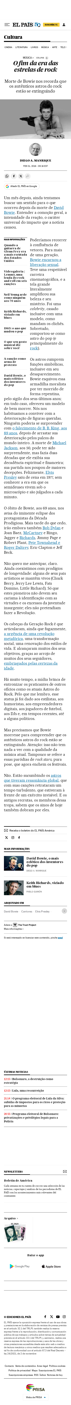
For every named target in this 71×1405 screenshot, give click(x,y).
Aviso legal (42, 1366)
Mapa (34, 1370)
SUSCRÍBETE (51, 24)
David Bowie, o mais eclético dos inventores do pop (15, 380)
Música (45, 47)
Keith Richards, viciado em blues (15, 314)
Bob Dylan (52, 528)
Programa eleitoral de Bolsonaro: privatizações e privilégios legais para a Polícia (31, 1117)
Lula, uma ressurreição (28, 1090)
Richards (27, 537)
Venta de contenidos (25, 1366)
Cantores (26, 911)
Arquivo (10, 1218)
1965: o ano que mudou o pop (15, 330)
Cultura (13, 37)
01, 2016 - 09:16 (35, 166)
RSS (36, 1375)
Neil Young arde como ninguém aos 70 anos (15, 297)
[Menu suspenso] (7, 25)
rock (34, 348)
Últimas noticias (16, 1071)
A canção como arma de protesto (15, 362)
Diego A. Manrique (35, 160)
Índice (43, 1375)
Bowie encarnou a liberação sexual (45, 262)
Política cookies (57, 1366)
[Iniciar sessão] (64, 25)
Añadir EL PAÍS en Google (23, 186)
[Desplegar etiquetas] (64, 911)
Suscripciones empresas (21, 1375)
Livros (34, 47)
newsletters (13, 1171)
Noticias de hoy (55, 1375)
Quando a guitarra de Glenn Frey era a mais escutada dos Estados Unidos (15, 253)
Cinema (8, 47)
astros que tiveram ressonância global (32, 778)
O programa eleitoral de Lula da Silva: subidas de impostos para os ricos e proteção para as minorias (34, 1102)
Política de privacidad (19, 1370)
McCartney (33, 532)
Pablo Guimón (34, 891)
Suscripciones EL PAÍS (50, 1370)
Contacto (9, 1366)
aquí (60, 937)
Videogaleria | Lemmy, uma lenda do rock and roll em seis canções (15, 278)
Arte (54, 47)
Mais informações (13, 929)
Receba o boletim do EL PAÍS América (31, 830)
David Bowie (11, 911)
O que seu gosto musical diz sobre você (15, 345)
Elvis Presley (42, 911)
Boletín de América (18, 1180)
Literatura (21, 47)
